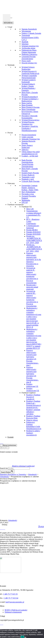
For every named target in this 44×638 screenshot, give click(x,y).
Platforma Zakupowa (29, 54)
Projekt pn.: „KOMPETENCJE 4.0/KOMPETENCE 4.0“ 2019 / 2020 (34, 239)
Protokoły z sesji (28, 179)
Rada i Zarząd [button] (13, 158)
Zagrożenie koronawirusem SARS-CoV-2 (30, 37)
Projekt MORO (32, 230)
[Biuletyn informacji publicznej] (6, 18)
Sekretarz (25, 44)
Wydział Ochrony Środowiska (28, 68)
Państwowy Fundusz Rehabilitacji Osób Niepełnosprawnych (33, 425)
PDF (42, 527)
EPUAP (25, 202)
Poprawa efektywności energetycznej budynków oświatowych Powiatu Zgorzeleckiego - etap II (32, 374)
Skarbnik (25, 42)
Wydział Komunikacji (30, 97)
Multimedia (26, 200)
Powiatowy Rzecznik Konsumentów (29, 117)
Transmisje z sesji (28, 177)
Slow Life (30, 209)
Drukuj (4, 525)
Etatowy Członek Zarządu (31, 33)
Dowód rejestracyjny (29, 63)
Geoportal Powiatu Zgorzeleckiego (29, 58)
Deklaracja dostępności (13, 612)
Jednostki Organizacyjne (31, 139)
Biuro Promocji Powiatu (31, 107)
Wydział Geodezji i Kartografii (29, 81)
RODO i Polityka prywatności (16, 610)
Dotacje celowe (32, 420)
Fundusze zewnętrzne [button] (16, 205)
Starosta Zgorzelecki (29, 29)
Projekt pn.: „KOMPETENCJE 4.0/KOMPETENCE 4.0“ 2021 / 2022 (34, 248)
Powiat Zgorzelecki (29, 135)
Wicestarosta (26, 31)
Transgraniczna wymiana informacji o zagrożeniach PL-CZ (33, 214)
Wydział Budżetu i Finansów (28, 89)
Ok (22, 637)
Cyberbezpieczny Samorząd (32, 227)
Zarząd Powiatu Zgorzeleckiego (27, 165)
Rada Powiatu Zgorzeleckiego (27, 161)
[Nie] (25, 637)
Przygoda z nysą (28, 194)
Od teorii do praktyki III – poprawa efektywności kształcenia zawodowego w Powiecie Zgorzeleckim (32, 298)
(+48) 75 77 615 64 (11, 598)
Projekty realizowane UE (32, 385)
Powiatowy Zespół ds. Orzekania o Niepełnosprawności (30, 128)
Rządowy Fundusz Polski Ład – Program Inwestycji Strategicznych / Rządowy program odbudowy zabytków (33, 407)
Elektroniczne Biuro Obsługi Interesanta (29, 51)
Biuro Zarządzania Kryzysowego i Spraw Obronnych (30, 111)
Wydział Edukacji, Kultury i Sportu (28, 85)
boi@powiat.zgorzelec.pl (15, 602)
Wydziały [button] (11, 65)
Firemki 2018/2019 (33, 232)
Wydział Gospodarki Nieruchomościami (29, 77)
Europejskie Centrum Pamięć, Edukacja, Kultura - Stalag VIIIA (30, 188)
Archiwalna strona (28, 48)
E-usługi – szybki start (30, 156)
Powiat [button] (10, 133)
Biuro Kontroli (27, 105)
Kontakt (10, 437)
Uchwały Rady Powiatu (30, 181)
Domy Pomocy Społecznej (27, 146)
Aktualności (12, 520)
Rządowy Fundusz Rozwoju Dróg (33, 417)
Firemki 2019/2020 (33, 234)
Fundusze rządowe (29, 393)
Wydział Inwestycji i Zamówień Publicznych (30, 72)
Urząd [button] (10, 27)
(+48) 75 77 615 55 (10, 594)
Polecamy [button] (11, 183)
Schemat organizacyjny (30, 46)
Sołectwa (25, 150)
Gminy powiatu (27, 137)
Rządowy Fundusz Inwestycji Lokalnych (33, 397)
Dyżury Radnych (28, 175)
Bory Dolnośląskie (28, 192)
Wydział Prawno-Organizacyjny (28, 123)
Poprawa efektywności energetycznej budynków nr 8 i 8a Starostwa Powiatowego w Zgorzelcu (33, 259)
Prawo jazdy (26, 61)
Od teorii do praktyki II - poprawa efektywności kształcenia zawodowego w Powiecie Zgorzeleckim (32, 275)
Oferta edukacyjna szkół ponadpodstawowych (31, 153)
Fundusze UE (27, 207)
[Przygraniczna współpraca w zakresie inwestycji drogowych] (1, 529)
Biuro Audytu (27, 103)
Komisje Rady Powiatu (30, 173)
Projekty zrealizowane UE (32, 389)
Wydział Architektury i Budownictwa (30, 100)
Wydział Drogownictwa (30, 120)
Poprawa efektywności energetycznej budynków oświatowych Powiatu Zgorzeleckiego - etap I (32, 357)
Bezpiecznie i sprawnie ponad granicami (32, 287)
